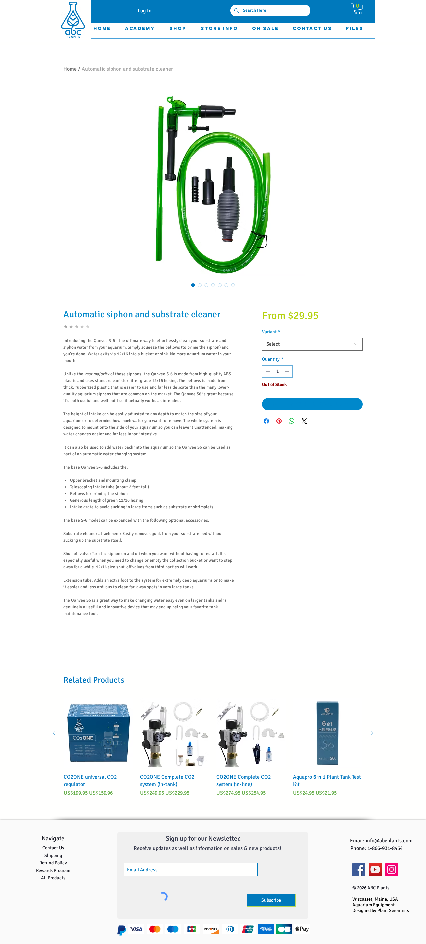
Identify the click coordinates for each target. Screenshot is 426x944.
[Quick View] (98, 733)
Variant (271, 332)
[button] (358, 8)
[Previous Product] (54, 733)
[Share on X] (304, 421)
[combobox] (312, 344)
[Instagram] (391, 869)
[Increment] (287, 371)
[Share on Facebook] (266, 421)
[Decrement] (267, 371)
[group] (213, 747)
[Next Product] (372, 733)
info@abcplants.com (389, 840)
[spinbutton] (277, 371)
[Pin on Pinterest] (279, 421)
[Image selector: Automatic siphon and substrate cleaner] (193, 285)
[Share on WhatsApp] (292, 421)
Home (70, 69)
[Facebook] (358, 869)
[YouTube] (375, 869)
